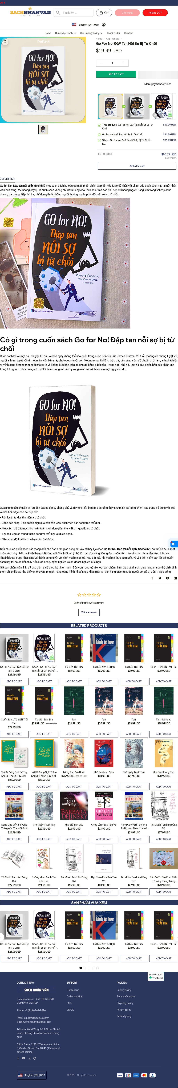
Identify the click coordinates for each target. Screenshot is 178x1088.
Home (99, 38)
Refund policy (124, 1016)
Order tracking (75, 996)
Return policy (124, 1009)
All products (112, 38)
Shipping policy (125, 1003)
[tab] (81, 959)
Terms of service (126, 996)
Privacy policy (124, 990)
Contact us (73, 990)
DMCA (70, 1009)
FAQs (69, 1003)
